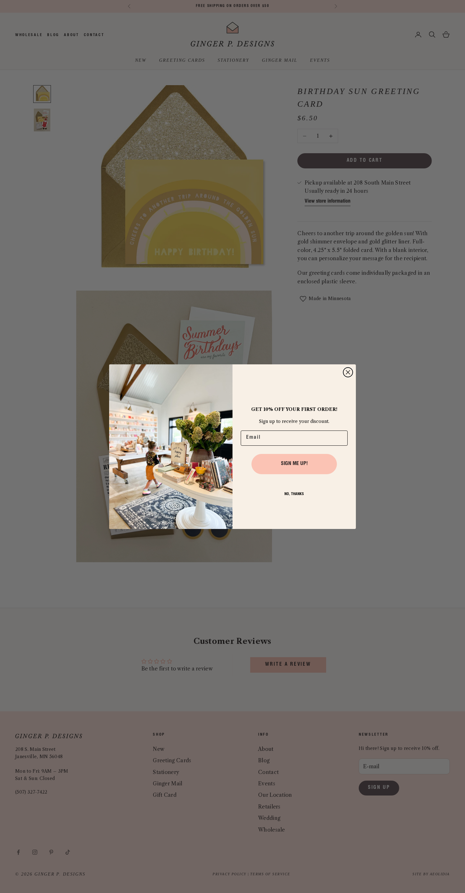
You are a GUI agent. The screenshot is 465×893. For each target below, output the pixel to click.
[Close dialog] (348, 372)
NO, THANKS (294, 494)
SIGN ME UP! (294, 464)
